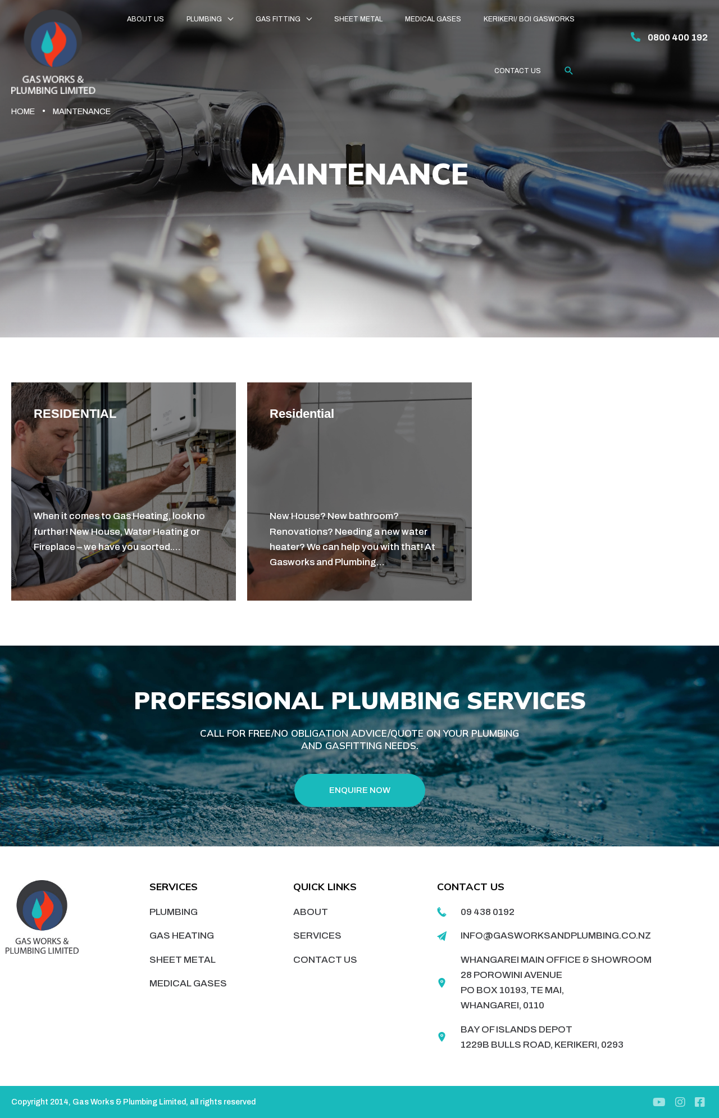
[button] (569, 70)
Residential (302, 414)
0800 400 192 (678, 37)
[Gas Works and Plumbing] (53, 51)
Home (23, 111)
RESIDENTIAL (75, 414)
